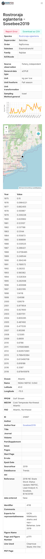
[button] (41, 3)
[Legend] (38, 133)
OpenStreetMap (26, 188)
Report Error (12, 31)
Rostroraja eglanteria (29, 36)
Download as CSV (31, 31)
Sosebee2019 (29, 425)
